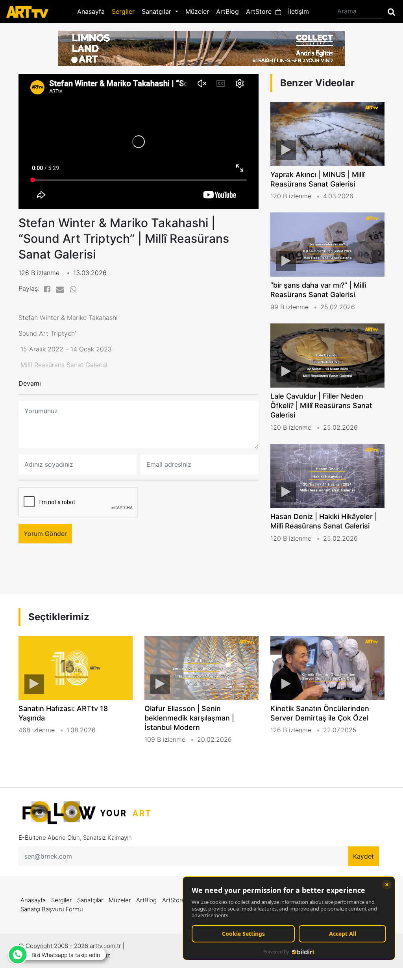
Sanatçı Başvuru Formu (51, 909)
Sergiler (123, 11)
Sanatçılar (90, 900)
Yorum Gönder (45, 534)
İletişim (298, 11)
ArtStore (260, 11)
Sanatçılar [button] (157, 11)
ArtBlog (227, 11)
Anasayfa (91, 11)
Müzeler (197, 11)
